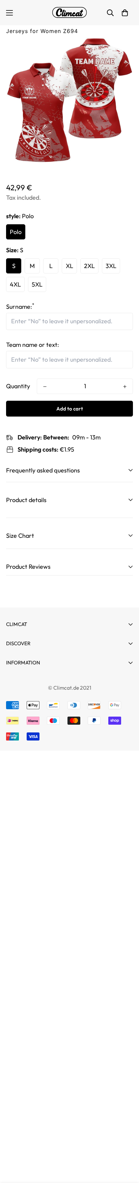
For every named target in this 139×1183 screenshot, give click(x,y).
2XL (89, 266)
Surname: (20, 306)
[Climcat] (69, 12)
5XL (37, 284)
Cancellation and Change (40, 681)
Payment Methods (30, 693)
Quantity (18, 386)
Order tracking (26, 674)
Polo (16, 232)
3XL (111, 266)
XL (69, 266)
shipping (17, 754)
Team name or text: (32, 345)
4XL (15, 284)
